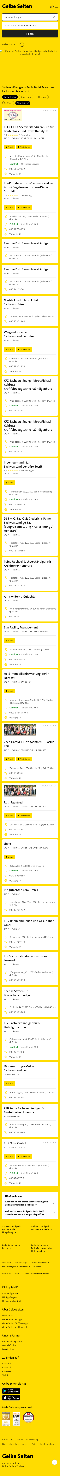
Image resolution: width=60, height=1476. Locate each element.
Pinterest (6, 1371)
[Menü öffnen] (56, 6)
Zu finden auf (10, 1357)
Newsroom (7, 1315)
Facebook (6, 1367)
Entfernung (41, 96)
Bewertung (26, 96)
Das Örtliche (8, 1349)
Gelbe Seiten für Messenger (15, 1323)
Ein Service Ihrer (13, 1464)
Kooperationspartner (12, 1341)
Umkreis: (8, 44)
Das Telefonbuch (10, 1345)
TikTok (5, 1375)
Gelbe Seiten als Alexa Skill (14, 1327)
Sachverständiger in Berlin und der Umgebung (11, 1229)
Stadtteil (21, 103)
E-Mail (10, 147)
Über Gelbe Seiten (13, 1309)
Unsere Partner (11, 1335)
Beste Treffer (10, 96)
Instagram (7, 1363)
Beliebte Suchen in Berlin (11, 1247)
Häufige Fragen (9, 1297)
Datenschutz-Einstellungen (15, 1444)
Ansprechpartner (10, 1293)
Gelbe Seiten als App (12, 1319)
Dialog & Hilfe (10, 1287)
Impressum (7, 1439)
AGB (34, 1444)
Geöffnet (8, 103)
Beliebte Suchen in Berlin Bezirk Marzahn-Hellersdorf (42, 1248)
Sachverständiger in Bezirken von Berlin (40, 1228)
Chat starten (25, 147)
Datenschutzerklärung (27, 1439)
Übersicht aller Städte (12, 1301)
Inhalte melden (47, 1444)
